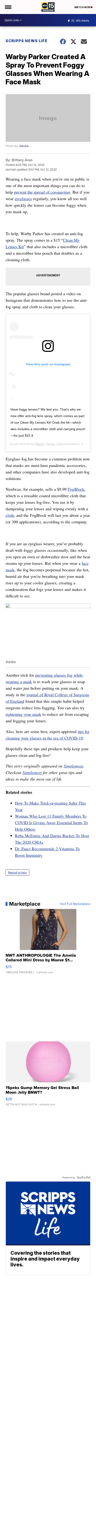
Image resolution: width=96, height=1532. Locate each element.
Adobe (24, 146)
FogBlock (76, 489)
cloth (10, 515)
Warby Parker (45, 444)
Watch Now (82, 7)
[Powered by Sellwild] (83, 1177)
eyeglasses (23, 198)
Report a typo (17, 872)
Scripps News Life (27, 40)
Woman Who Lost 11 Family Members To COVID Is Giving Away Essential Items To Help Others (51, 822)
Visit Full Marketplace (75, 903)
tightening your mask (23, 714)
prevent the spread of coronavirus (42, 192)
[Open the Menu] (7, 7)
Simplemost (73, 766)
